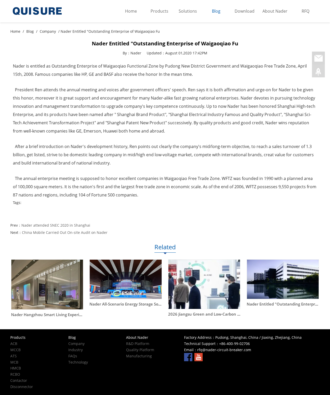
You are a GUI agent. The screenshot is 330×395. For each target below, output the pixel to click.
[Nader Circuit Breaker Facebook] (188, 356)
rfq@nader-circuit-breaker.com (224, 349)
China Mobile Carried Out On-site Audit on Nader (65, 232)
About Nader (274, 11)
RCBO (15, 374)
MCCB (15, 349)
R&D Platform (137, 343)
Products (159, 11)
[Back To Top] (318, 71)
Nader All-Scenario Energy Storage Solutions (130, 304)
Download (244, 11)
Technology (78, 362)
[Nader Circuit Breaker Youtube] (198, 356)
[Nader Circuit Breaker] (49, 11)
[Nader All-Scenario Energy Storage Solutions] (125, 279)
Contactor (18, 380)
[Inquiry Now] (318, 58)
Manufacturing (139, 355)
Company (48, 31)
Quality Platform (140, 349)
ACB (13, 343)
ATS (13, 355)
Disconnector (21, 386)
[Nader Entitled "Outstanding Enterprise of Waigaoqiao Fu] (283, 279)
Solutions (188, 11)
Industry (75, 349)
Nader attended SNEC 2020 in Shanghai (55, 225)
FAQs (72, 355)
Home (131, 11)
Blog (216, 11)
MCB (14, 362)
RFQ (305, 11)
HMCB (15, 368)
